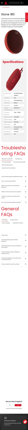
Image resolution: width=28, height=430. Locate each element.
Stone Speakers (6, 7)
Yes (18, 405)
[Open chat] (25, 422)
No (10, 405)
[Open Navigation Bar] (2, 3)
